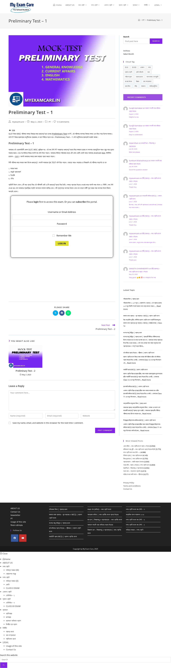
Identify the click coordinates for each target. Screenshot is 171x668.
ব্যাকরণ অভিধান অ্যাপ (13, 620)
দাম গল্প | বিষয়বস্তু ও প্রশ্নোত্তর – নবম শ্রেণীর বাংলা (105, 519)
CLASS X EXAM (13, 588)
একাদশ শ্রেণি (7, 591)
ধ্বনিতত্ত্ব (9, 613)
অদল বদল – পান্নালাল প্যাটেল (132, 471)
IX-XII (134, 67)
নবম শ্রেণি (6, 566)
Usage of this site (18, 522)
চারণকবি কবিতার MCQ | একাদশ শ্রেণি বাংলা (136, 386)
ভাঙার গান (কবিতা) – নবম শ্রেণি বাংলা (99, 509)
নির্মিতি (5, 627)
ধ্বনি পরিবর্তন (139, 72)
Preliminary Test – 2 (25, 370)
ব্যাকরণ (5, 609)
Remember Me (63, 235)
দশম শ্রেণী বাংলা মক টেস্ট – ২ (131, 452)
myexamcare (18, 122)
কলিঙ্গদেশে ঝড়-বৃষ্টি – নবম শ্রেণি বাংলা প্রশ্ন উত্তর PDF (139, 449)
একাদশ (142, 67)
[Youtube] (22, 538)
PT (50, 122)
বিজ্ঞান (137, 81)
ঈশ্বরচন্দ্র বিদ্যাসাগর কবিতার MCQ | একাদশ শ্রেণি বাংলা (139, 420)
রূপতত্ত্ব (8, 617)
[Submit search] (3, 665)
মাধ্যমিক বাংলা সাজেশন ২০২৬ (135, 514)
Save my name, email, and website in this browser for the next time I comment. (48, 423)
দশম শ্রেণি (6, 577)
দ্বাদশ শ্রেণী (128, 72)
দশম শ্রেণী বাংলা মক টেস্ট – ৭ (135, 509)
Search (126, 36)
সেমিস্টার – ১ (10, 595)
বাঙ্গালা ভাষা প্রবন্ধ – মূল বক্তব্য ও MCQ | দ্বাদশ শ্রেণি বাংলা (141, 315)
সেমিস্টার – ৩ (10, 602)
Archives (126, 51)
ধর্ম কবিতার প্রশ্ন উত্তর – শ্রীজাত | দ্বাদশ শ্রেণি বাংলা (138, 352)
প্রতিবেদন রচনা (11, 638)
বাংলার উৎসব (128, 81)
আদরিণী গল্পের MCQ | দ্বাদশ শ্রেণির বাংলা (135, 369)
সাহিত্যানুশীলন (153, 86)
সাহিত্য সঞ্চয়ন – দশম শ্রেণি (134, 529)
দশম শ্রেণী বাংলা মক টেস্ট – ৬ (135, 519)
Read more (131, 363)
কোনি (7, 584)
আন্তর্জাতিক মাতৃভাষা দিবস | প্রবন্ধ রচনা (135, 403)
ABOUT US (15, 508)
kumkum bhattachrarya (138, 160)
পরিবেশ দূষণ (128, 77)
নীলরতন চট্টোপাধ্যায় (17, 525)
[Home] (139, 20)
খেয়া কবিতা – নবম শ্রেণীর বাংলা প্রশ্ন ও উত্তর (136, 446)
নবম (148, 72)
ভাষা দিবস (127, 86)
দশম (149, 67)
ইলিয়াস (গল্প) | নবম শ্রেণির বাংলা (132, 455)
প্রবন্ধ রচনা (139, 77)
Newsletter (15, 515)
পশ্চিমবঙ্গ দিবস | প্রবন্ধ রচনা (131, 299)
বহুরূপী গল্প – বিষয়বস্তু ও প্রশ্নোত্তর (133, 468)
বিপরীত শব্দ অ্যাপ (11, 624)
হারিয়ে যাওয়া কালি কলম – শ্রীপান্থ (133, 474)
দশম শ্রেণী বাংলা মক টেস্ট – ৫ (135, 524)
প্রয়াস (17, 156)
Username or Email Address (62, 212)
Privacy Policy (128, 482)
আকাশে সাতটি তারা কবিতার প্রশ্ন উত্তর (100, 524)
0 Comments (63, 122)
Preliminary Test (59, 133)
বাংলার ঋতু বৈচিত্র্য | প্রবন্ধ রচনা (132, 332)
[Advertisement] (62, 279)
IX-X (126, 67)
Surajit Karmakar (135, 108)
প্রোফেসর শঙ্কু (11, 573)
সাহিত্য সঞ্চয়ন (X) (12, 580)
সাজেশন (143, 86)
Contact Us (127, 489)
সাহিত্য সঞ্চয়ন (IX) (12, 570)
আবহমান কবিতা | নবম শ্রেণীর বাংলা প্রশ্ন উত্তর (103, 514)
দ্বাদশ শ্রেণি (7, 599)
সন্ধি (136, 86)
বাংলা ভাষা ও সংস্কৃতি (152, 77)
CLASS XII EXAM (13, 606)
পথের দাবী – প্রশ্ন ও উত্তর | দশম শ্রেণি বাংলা (136, 465)
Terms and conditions (132, 486)
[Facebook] (14, 538)
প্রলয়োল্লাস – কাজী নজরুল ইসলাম (133, 461)
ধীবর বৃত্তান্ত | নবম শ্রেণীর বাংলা (132, 458)
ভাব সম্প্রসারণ (147, 81)
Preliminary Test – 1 (154, 20)
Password (62, 223)
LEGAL (6, 642)
